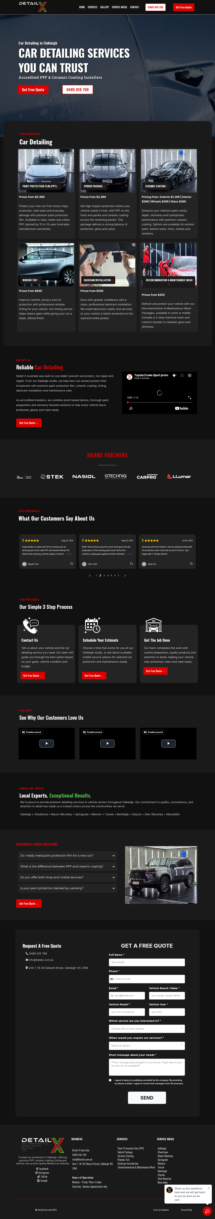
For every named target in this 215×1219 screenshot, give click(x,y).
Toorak (109, 814)
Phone (114, 971)
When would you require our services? (136, 1037)
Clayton (136, 814)
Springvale (81, 814)
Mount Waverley (61, 814)
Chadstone (41, 814)
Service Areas (119, 7)
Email (113, 988)
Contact (134, 7)
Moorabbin (173, 814)
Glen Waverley (154, 814)
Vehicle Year (158, 1004)
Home (82, 7)
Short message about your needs (132, 1054)
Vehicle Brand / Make (164, 988)
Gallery (104, 7)
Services (92, 7)
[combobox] (112, 979)
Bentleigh (123, 814)
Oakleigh (25, 814)
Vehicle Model (119, 1004)
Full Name (116, 954)
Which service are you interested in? (135, 1020)
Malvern (97, 814)
